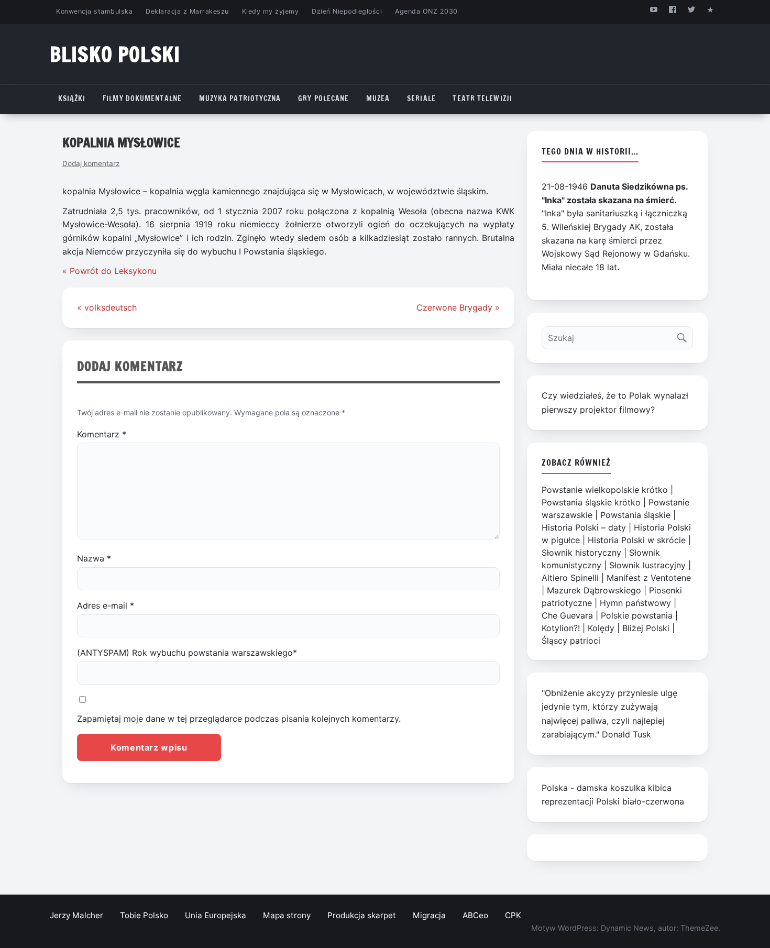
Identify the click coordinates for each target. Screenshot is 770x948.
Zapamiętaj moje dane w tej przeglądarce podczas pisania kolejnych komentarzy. (239, 718)
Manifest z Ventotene (649, 577)
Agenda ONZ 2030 (426, 11)
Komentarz (101, 434)
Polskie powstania (637, 615)
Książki (72, 98)
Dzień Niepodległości (347, 11)
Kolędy (601, 628)
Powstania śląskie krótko (591, 502)
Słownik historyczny (581, 552)
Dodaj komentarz (90, 163)
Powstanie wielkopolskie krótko (605, 489)
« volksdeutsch (107, 307)
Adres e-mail (105, 605)
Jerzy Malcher (76, 915)
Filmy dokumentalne (142, 98)
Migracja (429, 915)
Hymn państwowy (635, 603)
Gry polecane (323, 98)
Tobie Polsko (144, 915)
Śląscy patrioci (571, 640)
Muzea (378, 98)
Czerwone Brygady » (458, 307)
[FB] (672, 9)
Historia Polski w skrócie (637, 540)
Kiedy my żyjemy (270, 11)
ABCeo (475, 915)
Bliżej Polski (645, 628)
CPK (513, 915)
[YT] (653, 9)
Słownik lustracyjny (647, 565)
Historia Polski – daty (584, 527)
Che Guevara (567, 615)
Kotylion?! (561, 628)
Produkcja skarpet (361, 915)
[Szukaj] (684, 335)
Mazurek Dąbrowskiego (594, 590)
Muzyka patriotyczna (240, 98)
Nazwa (94, 558)
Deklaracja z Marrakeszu (187, 11)
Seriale (421, 98)
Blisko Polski (115, 54)
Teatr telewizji (482, 98)
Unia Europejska (215, 915)
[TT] (692, 9)
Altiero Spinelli (570, 577)
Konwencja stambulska (94, 11)
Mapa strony (287, 915)
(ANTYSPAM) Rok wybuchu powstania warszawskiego (187, 652)
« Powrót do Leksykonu (109, 271)
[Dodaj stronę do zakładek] (710, 9)
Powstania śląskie (635, 515)
